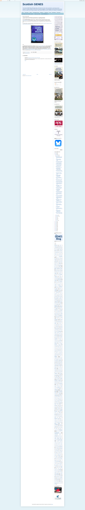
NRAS (57, 393)
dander (55, 295)
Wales (58, 474)
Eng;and (59, 307)
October (57, 215)
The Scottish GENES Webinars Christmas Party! (58, 160)
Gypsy (61, 337)
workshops (56, 480)
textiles (56, 459)
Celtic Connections (58, 275)
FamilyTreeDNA (57, 316)
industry (61, 351)
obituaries (60, 394)
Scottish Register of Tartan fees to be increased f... (59, 180)
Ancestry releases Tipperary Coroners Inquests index (58, 211)
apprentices (59, 254)
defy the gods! (60, 299)
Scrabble (61, 445)
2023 (56, 222)
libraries (55, 368)
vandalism (55, 472)
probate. (57, 410)
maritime (60, 374)
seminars (61, 447)
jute (55, 363)
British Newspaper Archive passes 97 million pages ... (59, 213)
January (57, 220)
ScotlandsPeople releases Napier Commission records (59, 198)
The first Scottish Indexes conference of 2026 (59, 165)
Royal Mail (55, 425)
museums (55, 383)
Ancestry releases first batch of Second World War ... (59, 194)
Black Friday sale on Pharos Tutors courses (59, 166)
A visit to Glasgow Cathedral (58, 206)
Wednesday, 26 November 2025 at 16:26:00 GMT (34, 57)
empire (56, 307)
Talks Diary (46, 12)
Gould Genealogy (60, 334)
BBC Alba (56, 263)
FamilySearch (60, 315)
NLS (55, 391)
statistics (55, 454)
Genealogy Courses (36, 12)
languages (55, 367)
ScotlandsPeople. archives (57, 434)
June (56, 218)
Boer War (55, 266)
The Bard (59, 460)
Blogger (52, 504)
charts (61, 277)
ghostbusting (58, 330)
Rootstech (56, 424)
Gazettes (55, 328)
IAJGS (57, 348)
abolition (60, 245)
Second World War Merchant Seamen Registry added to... (58, 169)
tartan (58, 457)
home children (60, 346)
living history (60, 370)
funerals (60, 326)
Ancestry (55, 250)
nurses (55, 394)
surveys (56, 456)
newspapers (56, 389)
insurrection (61, 353)
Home (23, 12)
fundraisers (57, 326)
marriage (55, 375)
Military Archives (58, 379)
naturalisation (58, 387)
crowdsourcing (57, 292)
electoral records (56, 306)
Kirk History (54, 12)
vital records (57, 473)
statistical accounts (60, 453)
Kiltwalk (59, 364)
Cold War (61, 284)
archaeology (56, 255)
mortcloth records (58, 381)
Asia (58, 259)
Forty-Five (55, 322)
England (57, 308)
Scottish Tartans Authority (59, 444)
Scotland (60, 430)
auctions (57, 260)
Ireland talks (59, 357)
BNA (60, 265)
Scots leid (55, 436)
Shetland (58, 448)
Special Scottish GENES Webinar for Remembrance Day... (59, 200)
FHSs (61, 317)
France (61, 322)
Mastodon (59, 375)
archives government (59, 257)
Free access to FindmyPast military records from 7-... (59, 195)
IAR (59, 348)
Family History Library (57, 313)
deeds (58, 299)
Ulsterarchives (55, 469)
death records (60, 296)
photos (60, 405)
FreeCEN (60, 323)
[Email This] (32, 52)
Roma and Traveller (59, 422)
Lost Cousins (56, 372)
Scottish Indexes (60, 440)
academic (59, 246)
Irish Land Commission (60, 358)
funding (61, 325)
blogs (58, 265)
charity (59, 277)
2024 (56, 221)
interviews (61, 354)
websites (57, 476)
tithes (58, 462)
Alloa (58, 248)
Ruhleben (58, 426)
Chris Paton (26, 12)
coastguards (55, 284)
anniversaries (56, 252)
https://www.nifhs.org (25, 20)
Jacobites (61, 361)
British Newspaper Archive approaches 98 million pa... (59, 158)
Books (31, 12)
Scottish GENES (33, 4)
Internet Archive (57, 354)
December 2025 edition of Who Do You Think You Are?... (59, 202)
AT (54, 260)
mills (61, 379)
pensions (61, 402)
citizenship (59, 280)
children (61, 278)
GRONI (61, 336)
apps (61, 254)
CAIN (61, 271)
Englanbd (61, 307)
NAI (60, 384)
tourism (55, 463)
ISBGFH (60, 360)
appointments (55, 254)
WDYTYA (60, 475)
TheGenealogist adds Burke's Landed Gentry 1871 (59, 205)
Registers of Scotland (56, 416)
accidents (61, 246)
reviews (61, 420)
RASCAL (61, 414)
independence (60, 350)
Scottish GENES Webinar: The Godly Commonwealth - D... (59, 186)
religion (59, 417)
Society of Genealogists (57, 451)
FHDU (55, 317)
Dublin (57, 304)
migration (58, 378)
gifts (57, 331)
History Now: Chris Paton (57, 63)
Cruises (60, 293)
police (55, 407)
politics (57, 407)
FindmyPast (56, 319)
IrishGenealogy (56, 360)
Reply (25, 60)
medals (61, 375)
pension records (57, 402)
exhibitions (61, 310)
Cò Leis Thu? (59, 283)
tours (57, 463)
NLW (58, 391)
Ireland (55, 356)
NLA (60, 390)
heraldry (55, 340)
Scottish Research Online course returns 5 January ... (59, 171)
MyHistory (58, 384)
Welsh (55, 477)
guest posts (56, 337)
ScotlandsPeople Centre (57, 433)
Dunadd (61, 304)
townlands (61, 463)
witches (55, 479)
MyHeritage (60, 383)
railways (58, 414)
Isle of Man (58, 361)
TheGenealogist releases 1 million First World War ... (59, 191)
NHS (55, 390)
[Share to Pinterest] (36, 52)
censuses (55, 276)
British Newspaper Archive (58, 268)
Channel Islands (56, 277)
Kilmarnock (58, 363)
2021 (56, 224)
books (59, 266)
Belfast (60, 263)
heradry (60, 339)
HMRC (59, 345)
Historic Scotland (56, 345)
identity (61, 348)
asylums (61, 259)
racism (55, 413)
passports (57, 401)
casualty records (57, 274)
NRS (60, 393)
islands (55, 361)
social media (56, 450)
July (56, 217)
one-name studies (57, 396)
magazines (56, 373)
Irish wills (58, 12)
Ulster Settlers (59, 468)
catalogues (61, 274)
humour (55, 348)
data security (55, 296)
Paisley (56, 399)
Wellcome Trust (60, 476)
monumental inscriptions (57, 380)
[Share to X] (34, 52)
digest (57, 300)
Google (57, 333)
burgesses (60, 269)
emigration (61, 306)
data (57, 295)
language (60, 366)
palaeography (60, 399)
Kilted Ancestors (56, 364)
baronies (57, 262)
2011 (56, 226)
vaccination (55, 471)
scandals (60, 428)
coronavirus (56, 288)
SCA (61, 427)
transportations (60, 465)
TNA (60, 462)
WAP (60, 474)
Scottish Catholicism (60, 436)
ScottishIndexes (57, 445)
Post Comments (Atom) (28, 75)
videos (58, 472)
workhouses (61, 479)
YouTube (61, 483)
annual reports (60, 252)
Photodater (59, 404)
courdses (58, 289)
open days (58, 397)
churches (55, 280)
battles (60, 262)
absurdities (55, 246)
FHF (57, 317)
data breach (60, 295)
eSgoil (60, 308)
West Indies (58, 477)
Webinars (41, 12)
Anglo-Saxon (58, 251)
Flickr (57, 320)
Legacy (61, 367)
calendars (56, 272)
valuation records (60, 471)
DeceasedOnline (56, 298)
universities (59, 469)
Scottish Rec (55, 442)
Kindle (61, 364)
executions (58, 310)
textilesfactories (59, 459)
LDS (58, 367)
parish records (59, 400)
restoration (55, 420)
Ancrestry (55, 251)
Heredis (57, 340)
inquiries (55, 353)
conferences (60, 286)
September (57, 216)
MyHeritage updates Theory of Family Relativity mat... (58, 176)
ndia (61, 387)
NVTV (57, 394)
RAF (55, 414)
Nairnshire (55, 385)
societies (60, 450)
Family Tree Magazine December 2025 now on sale (59, 178)
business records (59, 271)
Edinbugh (61, 305)
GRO (57, 336)
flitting (59, 320)
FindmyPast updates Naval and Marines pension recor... (59, 184)
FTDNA (57, 325)
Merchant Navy (57, 377)
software (61, 451)
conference (55, 286)
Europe (55, 309)
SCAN (56, 428)
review (58, 420)
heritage (60, 340)
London (61, 371)
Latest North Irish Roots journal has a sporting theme (59, 173)
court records (59, 290)
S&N (61, 426)
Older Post (50, 74)
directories (56, 302)
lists (57, 370)
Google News (60, 333)
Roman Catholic (57, 423)
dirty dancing (60, 302)
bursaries (55, 271)
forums (58, 322)
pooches (60, 407)
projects (60, 411)
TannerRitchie (55, 457)
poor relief (58, 408)
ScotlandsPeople (56, 432)
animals (61, 251)
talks (60, 456)
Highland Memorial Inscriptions (57, 342)
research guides (59, 419)
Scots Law (60, 435)
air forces (56, 248)
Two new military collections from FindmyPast (58, 190)
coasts (58, 284)
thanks (55, 460)
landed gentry (56, 366)
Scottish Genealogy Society (57, 438)
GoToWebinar (55, 334)
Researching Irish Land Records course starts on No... (59, 209)
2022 (56, 223)
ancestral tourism (59, 249)
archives (60, 256)
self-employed (57, 447)
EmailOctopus (59, 38)
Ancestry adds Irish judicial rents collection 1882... (59, 161)
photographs (56, 405)
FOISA (61, 320)
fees (61, 316)
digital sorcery (56, 301)
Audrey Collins (60, 260)
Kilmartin (61, 363)
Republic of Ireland (56, 418)
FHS (59, 317)
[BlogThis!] (33, 52)
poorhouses (61, 408)
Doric (54, 304)
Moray (55, 381)
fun (59, 325)
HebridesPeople (56, 339)
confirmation (57, 287)
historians (59, 343)
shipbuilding (61, 448)
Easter (58, 305)
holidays (56, 346)
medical (57, 376)
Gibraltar (55, 331)
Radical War (58, 413)
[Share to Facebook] (35, 52)
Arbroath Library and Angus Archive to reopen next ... (59, 181)
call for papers (60, 272)
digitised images (60, 301)
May (56, 219)
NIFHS (58, 390)
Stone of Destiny (59, 454)
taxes (61, 457)
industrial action (58, 351)
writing (59, 480)
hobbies (61, 345)
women (58, 479)
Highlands (55, 343)
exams (55, 310)
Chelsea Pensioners (57, 278)
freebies (55, 323)
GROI (59, 336)
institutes (58, 353)
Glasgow (60, 331)
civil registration (60, 281)
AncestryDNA (60, 250)
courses (55, 290)
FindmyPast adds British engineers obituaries (59, 163)
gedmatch (59, 328)
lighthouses (58, 369)
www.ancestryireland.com (57, 482)
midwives (55, 378)
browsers (57, 269)
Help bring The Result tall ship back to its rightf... (59, 188)
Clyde (55, 283)
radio (61, 413)
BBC (61, 262)
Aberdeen (55, 245)
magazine (61, 372)
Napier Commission (60, 385)
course (61, 289)
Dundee (55, 305)
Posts (56, 83)
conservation (61, 287)
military (61, 378)
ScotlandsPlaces (56, 435)
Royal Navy (59, 425)
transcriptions (55, 465)
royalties (55, 426)
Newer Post (24, 74)
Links (50, 12)
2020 (56, 225)
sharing (55, 448)
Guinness (59, 337)
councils (55, 289)
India (54, 351)
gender (61, 328)
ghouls (61, 330)
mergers (61, 377)
